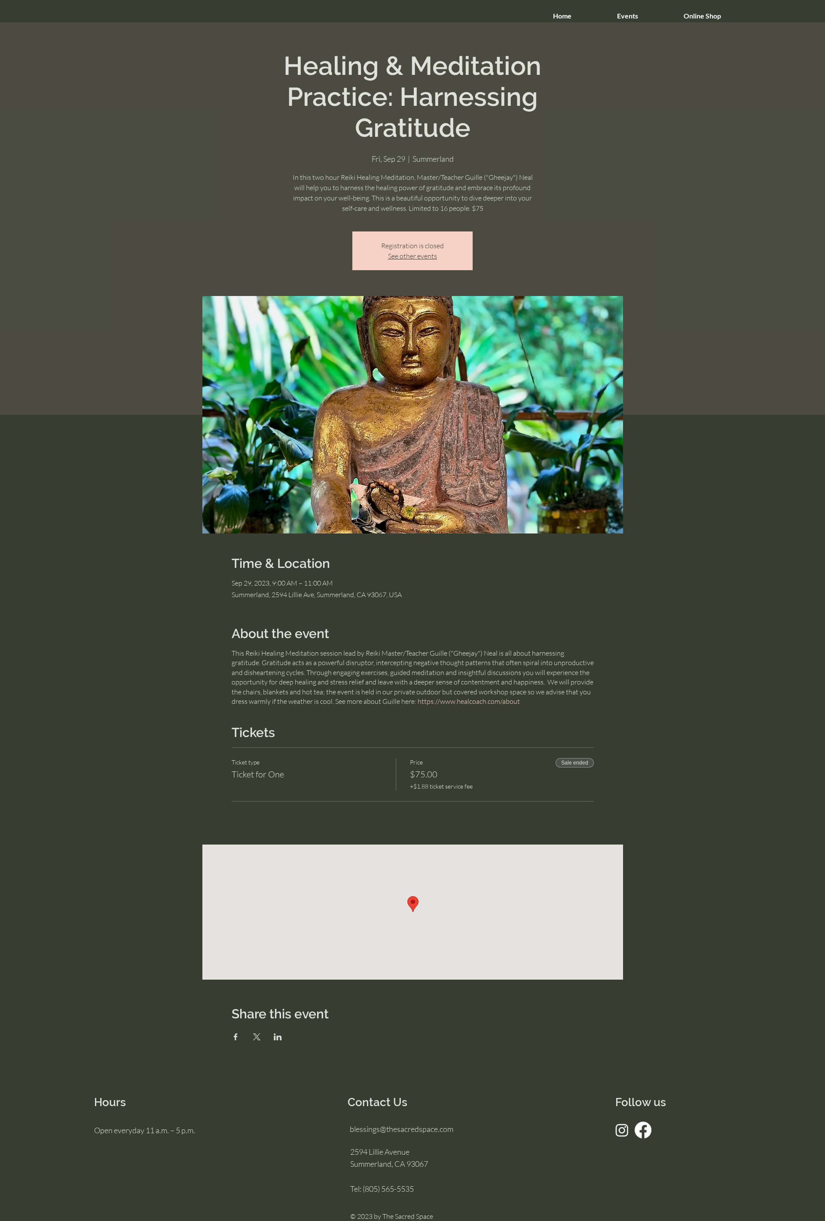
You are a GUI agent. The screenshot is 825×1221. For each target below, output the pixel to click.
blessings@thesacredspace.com (401, 1129)
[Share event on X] (257, 1036)
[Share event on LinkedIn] (278, 1036)
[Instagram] (622, 1130)
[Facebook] (643, 1130)
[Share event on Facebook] (236, 1036)
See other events (412, 256)
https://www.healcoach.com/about (469, 701)
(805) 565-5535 (388, 1188)
